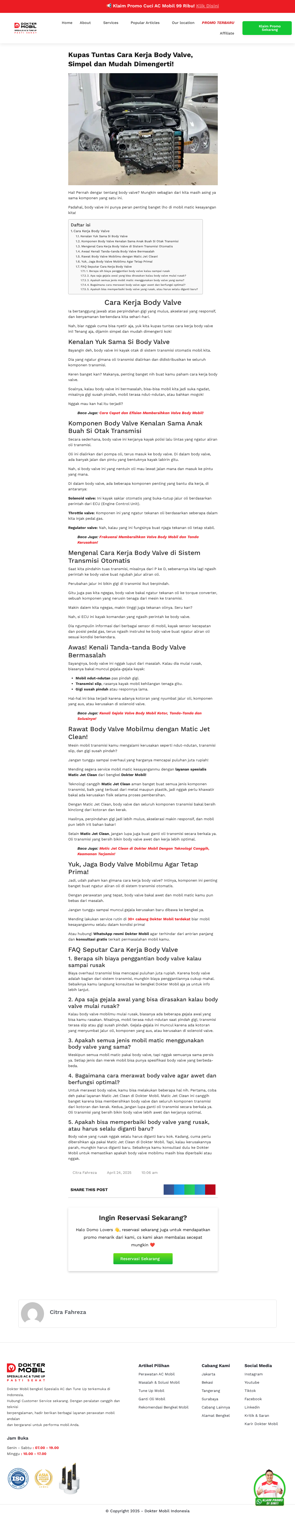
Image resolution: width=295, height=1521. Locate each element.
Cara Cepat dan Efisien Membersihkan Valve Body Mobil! (151, 413)
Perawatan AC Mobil (157, 1374)
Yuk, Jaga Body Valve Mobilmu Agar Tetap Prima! (117, 261)
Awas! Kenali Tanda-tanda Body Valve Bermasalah (117, 251)
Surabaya (210, 1399)
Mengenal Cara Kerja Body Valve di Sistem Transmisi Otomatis (127, 246)
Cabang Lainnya (216, 1407)
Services (110, 22)
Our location (183, 22)
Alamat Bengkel (216, 1415)
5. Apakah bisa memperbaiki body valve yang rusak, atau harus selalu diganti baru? (142, 289)
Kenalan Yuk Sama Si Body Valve (104, 236)
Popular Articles (145, 22)
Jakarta (208, 1374)
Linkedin (252, 1407)
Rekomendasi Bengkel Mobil (164, 1407)
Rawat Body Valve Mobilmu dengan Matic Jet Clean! (119, 256)
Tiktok (250, 1390)
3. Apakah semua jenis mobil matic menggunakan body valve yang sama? (135, 280)
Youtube (252, 1382)
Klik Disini (183, 6)
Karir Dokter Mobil (261, 1424)
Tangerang (211, 1390)
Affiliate (227, 33)
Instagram (254, 1374)
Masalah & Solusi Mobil (159, 1382)
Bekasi (207, 1382)
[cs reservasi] (269, 1488)
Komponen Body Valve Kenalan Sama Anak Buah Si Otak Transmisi (130, 241)
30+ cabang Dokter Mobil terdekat (159, 919)
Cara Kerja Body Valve (91, 231)
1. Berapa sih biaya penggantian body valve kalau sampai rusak (128, 271)
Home (67, 22)
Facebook (253, 1399)
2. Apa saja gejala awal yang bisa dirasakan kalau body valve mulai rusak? (136, 275)
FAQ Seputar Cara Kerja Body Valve (106, 266)
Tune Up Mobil (151, 1390)
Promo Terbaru (218, 22)
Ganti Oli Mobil (152, 1399)
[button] (169, 1189)
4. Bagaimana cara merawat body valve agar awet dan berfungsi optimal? (136, 284)
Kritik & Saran (257, 1415)
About (85, 22)
